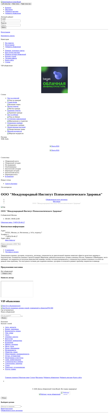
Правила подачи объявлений (15, 54)
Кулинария (9, 342)
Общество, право (11, 352)
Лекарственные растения (16, 127)
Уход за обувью (12, 115)
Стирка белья (12, 102)
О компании (9, 250)
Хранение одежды (14, 110)
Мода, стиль (9, 346)
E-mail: (3, 19)
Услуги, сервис (10, 369)
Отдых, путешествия (12, 356)
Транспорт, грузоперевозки (15, 367)
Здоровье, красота (11, 337)
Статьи (7, 62)
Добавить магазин (11, 11)
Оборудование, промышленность (17, 354)
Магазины (9, 9)
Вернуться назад (7, 408)
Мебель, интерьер (11, 344)
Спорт (7, 365)
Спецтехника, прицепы (13, 363)
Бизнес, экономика (12, 329)
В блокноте (9, 176)
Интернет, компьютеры (13, 340)
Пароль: (4, 23)
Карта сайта (9, 60)
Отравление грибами (15, 123)
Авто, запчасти (10, 327)
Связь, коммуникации (13, 360)
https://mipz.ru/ (10, 240)
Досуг (7, 335)
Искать (4, 246)
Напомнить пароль (8, 36)
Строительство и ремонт (14, 361)
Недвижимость (10, 350)
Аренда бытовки (11, 184)
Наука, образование (12, 348)
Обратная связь (6, 222)
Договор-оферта (11, 58)
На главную (9, 43)
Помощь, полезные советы (14, 50)
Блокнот (8, 7)
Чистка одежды (12, 106)
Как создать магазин (12, 52)
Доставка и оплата (12, 252)
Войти (4, 27)
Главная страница (11, 377)
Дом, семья (9, 333)
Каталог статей (10, 56)
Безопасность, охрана (13, 331)
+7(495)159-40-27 (18, 222)
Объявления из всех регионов (12, 410)
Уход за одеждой (13, 98)
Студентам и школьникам (16, 119)
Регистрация (5, 32)
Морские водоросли (14, 131)
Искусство (9, 339)
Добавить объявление (13, 13)
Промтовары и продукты (14, 358)
